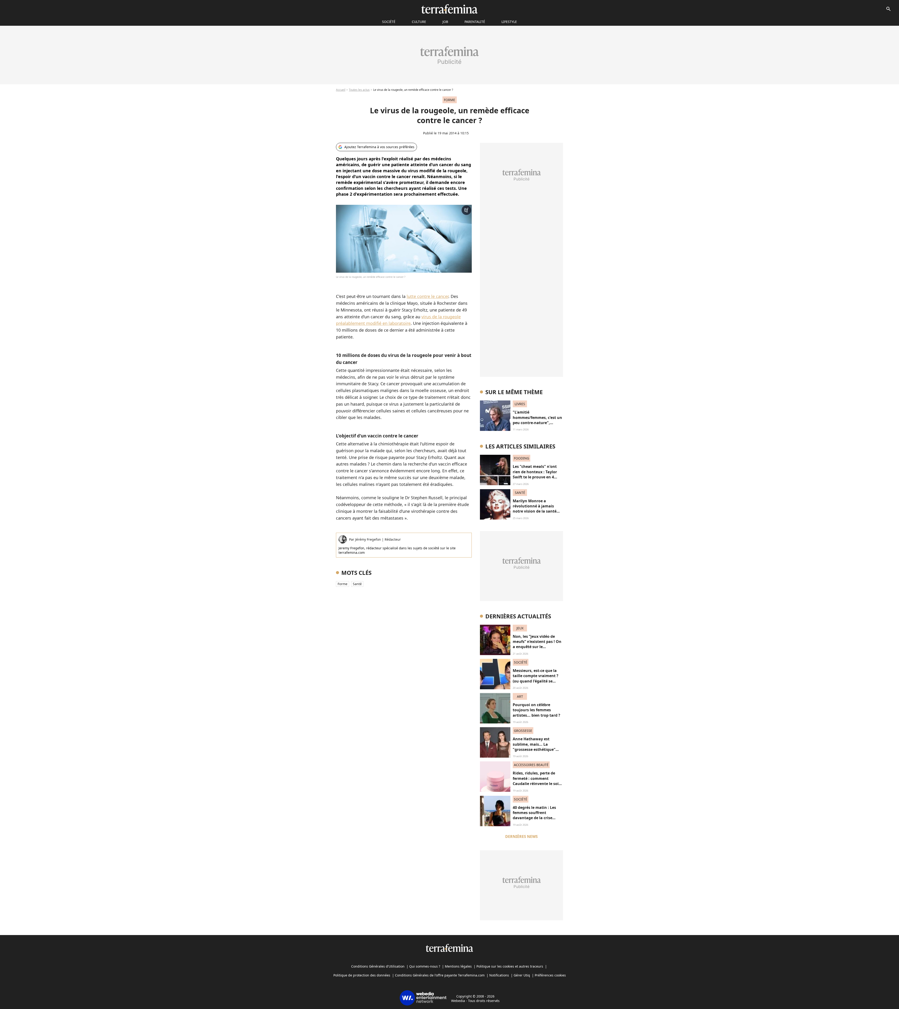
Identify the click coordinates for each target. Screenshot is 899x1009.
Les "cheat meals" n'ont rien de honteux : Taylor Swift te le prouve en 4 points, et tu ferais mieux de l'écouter (536, 477)
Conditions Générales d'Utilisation (378, 966)
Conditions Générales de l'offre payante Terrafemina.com (440, 975)
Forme (342, 584)
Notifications (499, 975)
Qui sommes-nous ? (424, 966)
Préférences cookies (550, 975)
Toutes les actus (359, 90)
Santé (357, 584)
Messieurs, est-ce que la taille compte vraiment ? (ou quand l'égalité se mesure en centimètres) (535, 678)
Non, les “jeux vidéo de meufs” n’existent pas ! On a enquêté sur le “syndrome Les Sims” (537, 644)
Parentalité (474, 21)
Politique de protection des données (361, 975)
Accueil (340, 90)
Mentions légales (458, 966)
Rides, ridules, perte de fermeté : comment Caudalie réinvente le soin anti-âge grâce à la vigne (537, 781)
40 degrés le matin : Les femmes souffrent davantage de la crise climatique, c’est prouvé (535, 815)
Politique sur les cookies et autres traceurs (509, 966)
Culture (419, 21)
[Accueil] (449, 9)
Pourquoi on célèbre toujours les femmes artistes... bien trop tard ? (536, 710)
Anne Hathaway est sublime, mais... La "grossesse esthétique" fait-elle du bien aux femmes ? (534, 749)
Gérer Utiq (522, 975)
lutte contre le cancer (427, 296)
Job (445, 21)
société (388, 21)
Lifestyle (509, 21)
